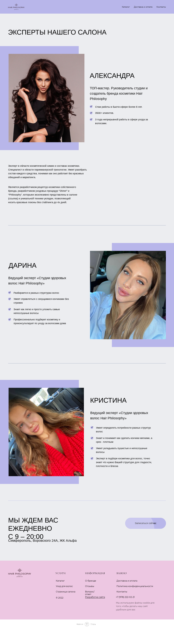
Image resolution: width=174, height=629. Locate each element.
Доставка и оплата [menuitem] (143, 7)
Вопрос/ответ (89, 593)
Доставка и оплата (126, 581)
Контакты (121, 591)
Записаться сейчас (145, 523)
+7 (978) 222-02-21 (125, 597)
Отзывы (89, 586)
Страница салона (65, 591)
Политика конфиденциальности (134, 586)
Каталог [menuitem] (126, 7)
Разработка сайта (95, 597)
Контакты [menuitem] (161, 7)
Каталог (60, 581)
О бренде (90, 581)
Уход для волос (64, 586)
